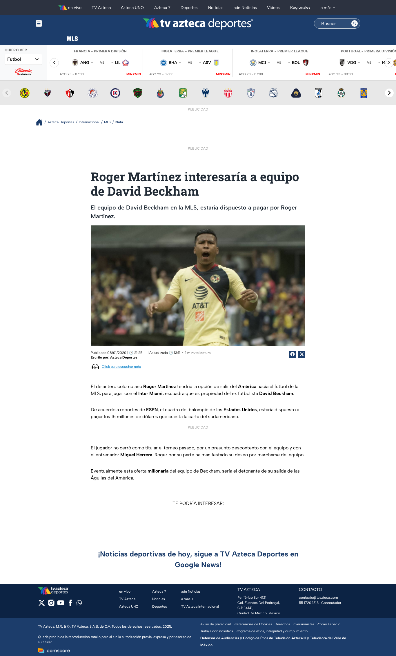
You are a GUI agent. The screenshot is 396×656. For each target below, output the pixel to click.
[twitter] (41, 604)
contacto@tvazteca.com (318, 598)
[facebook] (70, 604)
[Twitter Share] (301, 354)
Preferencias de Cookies (252, 624)
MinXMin (133, 74)
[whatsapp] (79, 604)
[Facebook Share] (292, 354)
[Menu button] (59, 24)
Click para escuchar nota (121, 367)
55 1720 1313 (309, 603)
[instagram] (51, 604)
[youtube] (60, 604)
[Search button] (354, 23)
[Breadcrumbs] (42, 122)
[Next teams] (389, 93)
